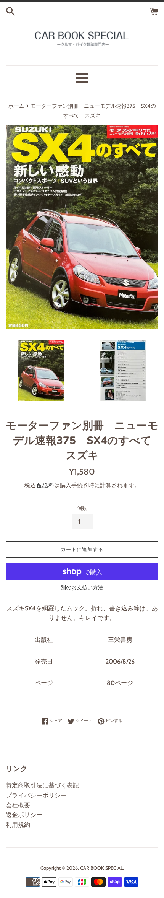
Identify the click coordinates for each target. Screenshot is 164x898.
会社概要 (18, 805)
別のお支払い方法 (82, 587)
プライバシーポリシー (36, 795)
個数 (82, 508)
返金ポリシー (24, 814)
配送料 (45, 485)
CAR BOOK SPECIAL (101, 868)
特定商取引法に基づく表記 (42, 785)
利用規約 (18, 824)
